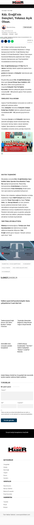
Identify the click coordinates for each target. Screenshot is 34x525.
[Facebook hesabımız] (5, 522)
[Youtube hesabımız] (21, 522)
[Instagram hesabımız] (16, 522)
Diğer (4, 43)
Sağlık (5, 32)
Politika (5, 36)
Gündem (5, 21)
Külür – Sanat (7, 25)
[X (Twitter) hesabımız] (11, 522)
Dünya (4, 14)
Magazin (5, 28)
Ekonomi (5, 18)
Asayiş (5, 39)
